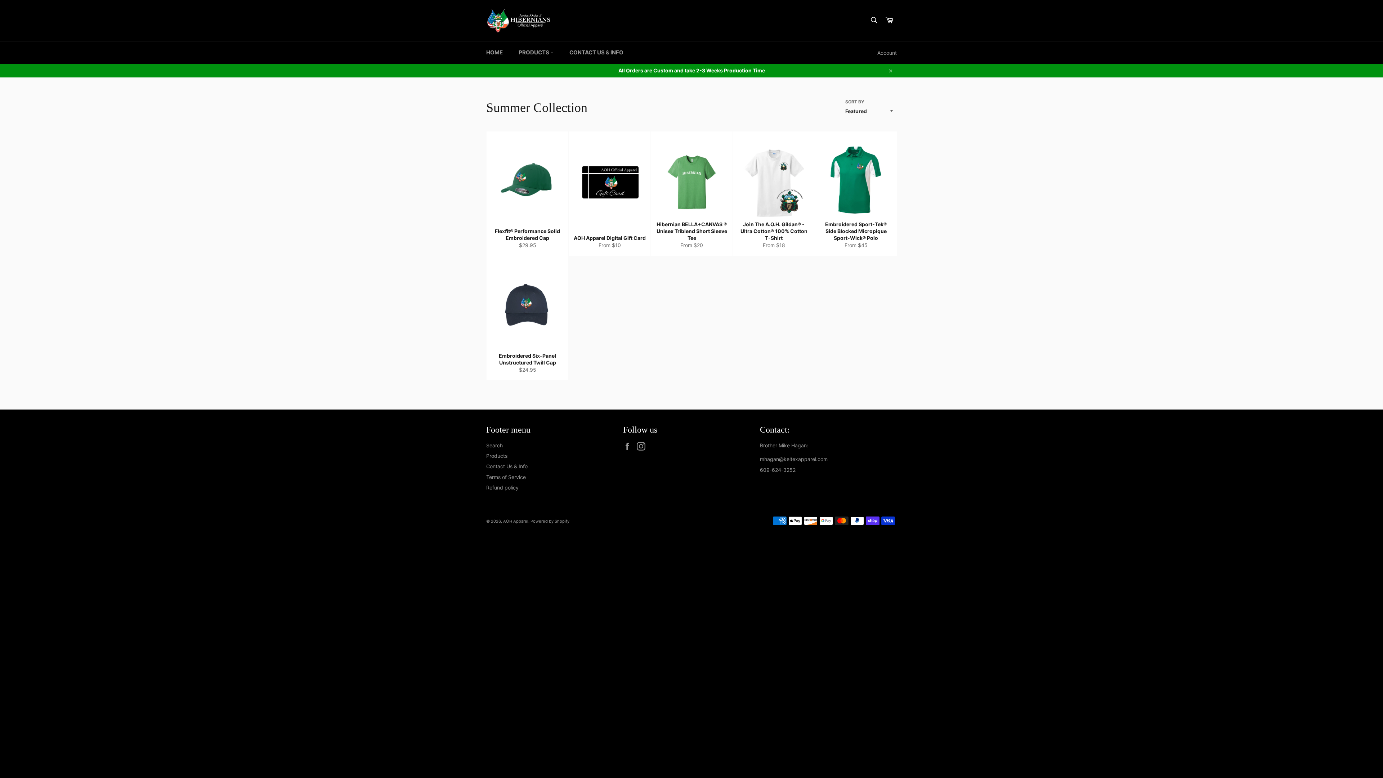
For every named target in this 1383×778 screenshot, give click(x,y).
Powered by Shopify (550, 521)
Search (494, 445)
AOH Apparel (515, 521)
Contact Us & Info (596, 52)
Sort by (854, 101)
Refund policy (502, 487)
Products (534, 52)
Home (494, 52)
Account (887, 53)
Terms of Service (506, 477)
